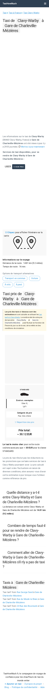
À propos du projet (33, 684)
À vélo (8, 284)
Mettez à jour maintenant (32, 147)
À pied (19, 284)
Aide (42, 687)
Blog (6, 687)
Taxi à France (15, 13)
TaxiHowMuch (10, 3)
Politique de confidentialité (24, 687)
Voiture (34, 278)
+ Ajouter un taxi (13, 684)
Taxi (5, 13)
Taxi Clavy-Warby (31, 13)
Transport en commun (15, 278)
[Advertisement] (24, 58)
